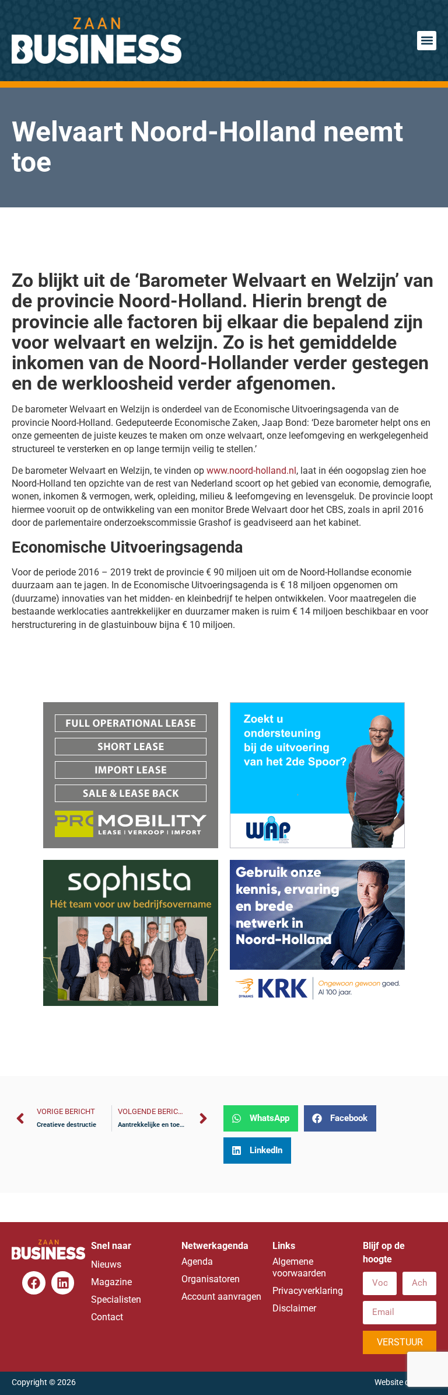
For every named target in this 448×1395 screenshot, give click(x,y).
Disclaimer (294, 1308)
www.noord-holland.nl (251, 470)
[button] (426, 40)
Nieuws (106, 1264)
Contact (107, 1317)
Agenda (197, 1261)
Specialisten (116, 1299)
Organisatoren (210, 1279)
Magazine (111, 1282)
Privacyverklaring (307, 1290)
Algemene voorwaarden (299, 1267)
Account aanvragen (221, 1296)
